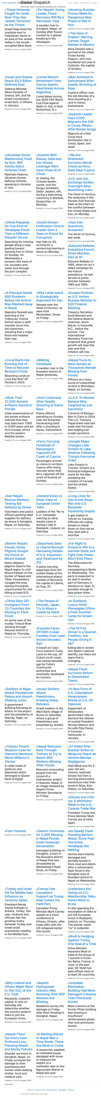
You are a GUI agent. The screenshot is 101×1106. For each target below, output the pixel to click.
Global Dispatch (24, 3)
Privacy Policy (52, 1090)
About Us (30, 1090)
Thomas (16, 49)
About (76, 3)
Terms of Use (41, 1090)
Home (70, 3)
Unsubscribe (85, 3)
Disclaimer (62, 1090)
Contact (94, 3)
